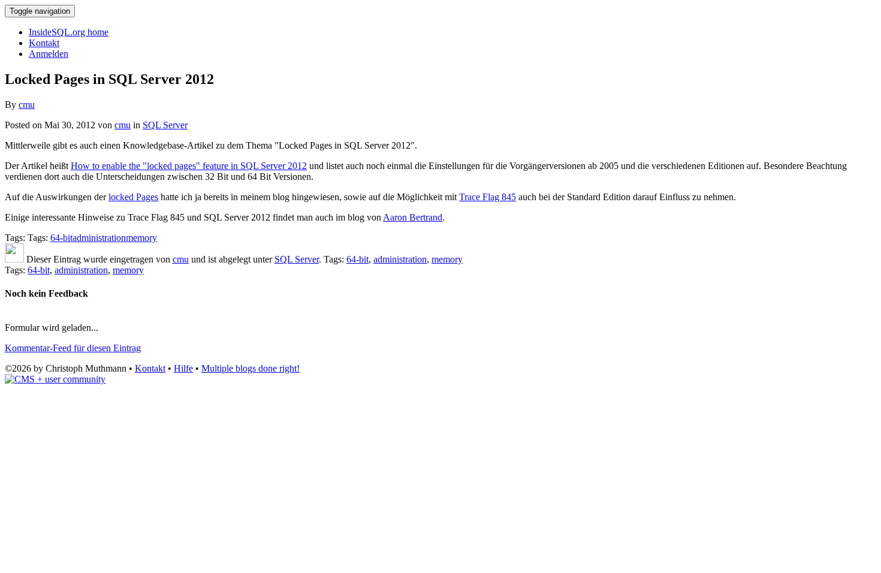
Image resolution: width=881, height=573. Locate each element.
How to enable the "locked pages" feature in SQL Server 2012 (189, 166)
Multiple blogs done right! (250, 368)
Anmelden (48, 54)
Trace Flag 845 (487, 197)
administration (99, 238)
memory (141, 238)
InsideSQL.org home (68, 32)
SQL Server (165, 125)
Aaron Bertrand (412, 217)
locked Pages (133, 197)
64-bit (61, 238)
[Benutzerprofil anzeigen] (14, 259)
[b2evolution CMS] (55, 379)
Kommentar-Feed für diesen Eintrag (73, 348)
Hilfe (183, 368)
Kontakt (44, 43)
